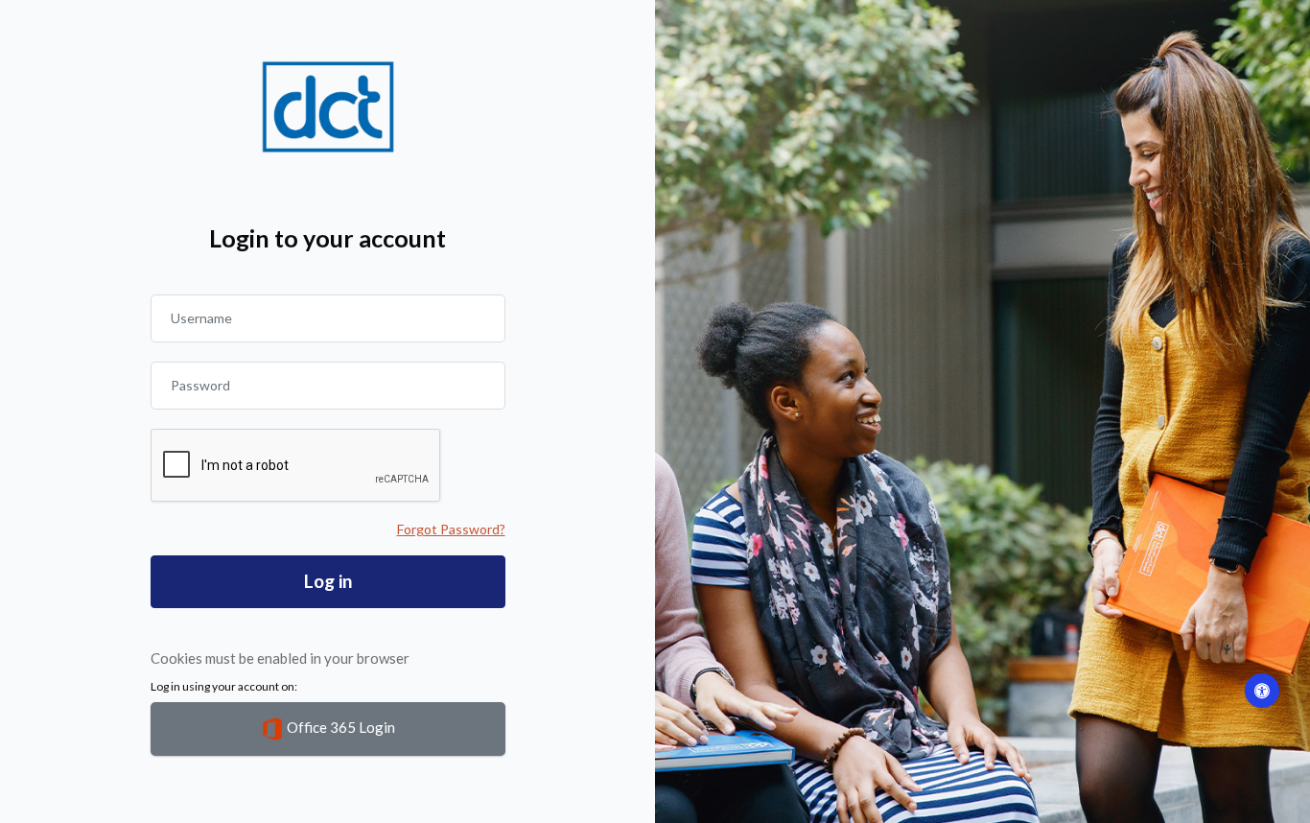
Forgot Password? (451, 529)
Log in (328, 581)
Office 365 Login (339, 727)
